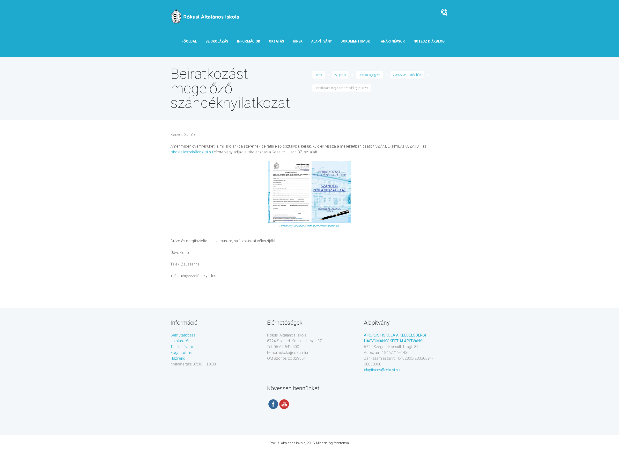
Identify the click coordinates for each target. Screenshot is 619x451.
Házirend (177, 358)
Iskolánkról (179, 341)
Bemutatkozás (182, 335)
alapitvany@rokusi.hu (382, 370)
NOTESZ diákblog (429, 41)
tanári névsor (392, 41)
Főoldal (189, 41)
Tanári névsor (181, 346)
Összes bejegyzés (370, 75)
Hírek (297, 41)
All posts (340, 75)
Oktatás (276, 41)
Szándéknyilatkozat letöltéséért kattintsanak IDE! (309, 226)
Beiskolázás (217, 41)
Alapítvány (321, 41)
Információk (248, 41)
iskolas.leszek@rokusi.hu (191, 152)
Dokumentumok (355, 41)
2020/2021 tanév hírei (407, 75)
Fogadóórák (181, 352)
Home (318, 75)
